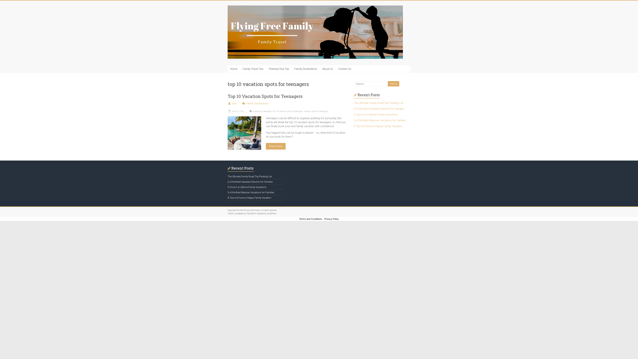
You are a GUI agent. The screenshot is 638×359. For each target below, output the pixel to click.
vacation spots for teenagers (316, 111)
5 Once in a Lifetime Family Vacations (376, 114)
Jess (234, 103)
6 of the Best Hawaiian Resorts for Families (379, 108)
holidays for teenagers (262, 111)
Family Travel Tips (253, 68)
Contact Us (344, 68)
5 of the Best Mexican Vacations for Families (380, 120)
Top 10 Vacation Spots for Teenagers (265, 96)
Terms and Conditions (310, 219)
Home (233, 68)
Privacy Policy (331, 219)
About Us (327, 68)
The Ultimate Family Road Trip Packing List (378, 103)
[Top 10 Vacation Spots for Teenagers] (244, 118)
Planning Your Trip (279, 68)
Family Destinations (305, 68)
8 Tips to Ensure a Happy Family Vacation (378, 126)
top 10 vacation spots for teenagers (288, 111)
